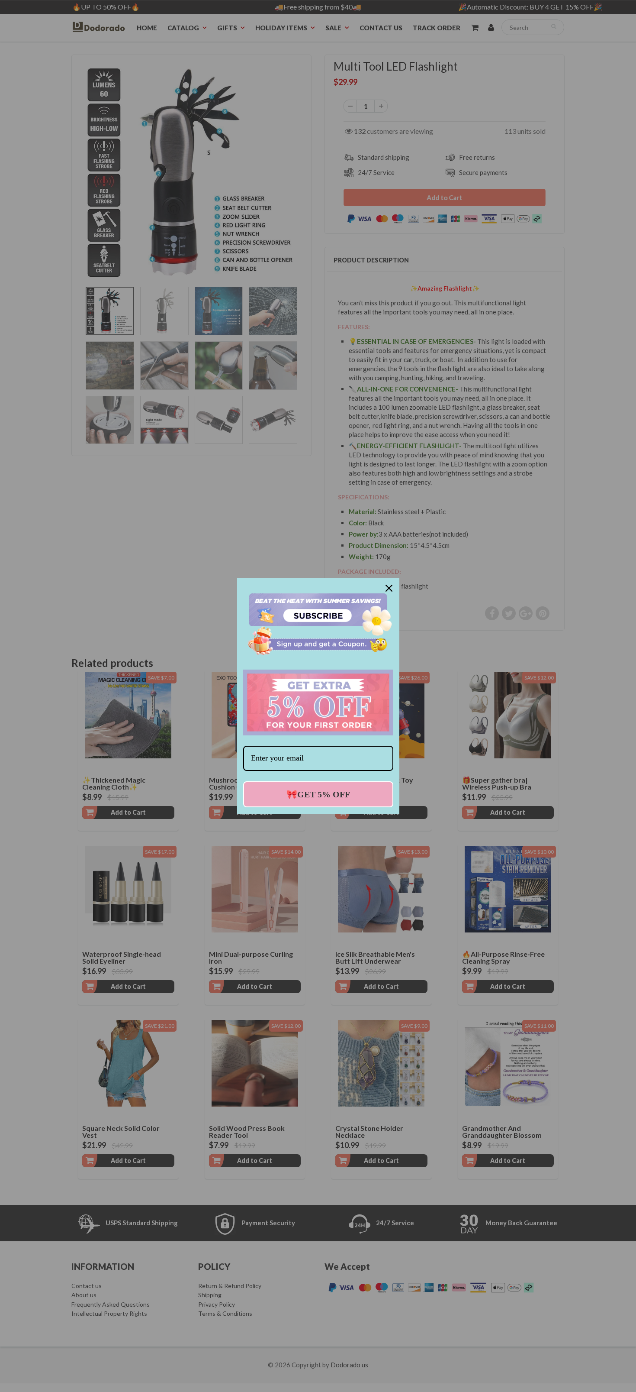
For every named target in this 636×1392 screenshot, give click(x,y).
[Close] (389, 588)
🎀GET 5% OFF (318, 794)
